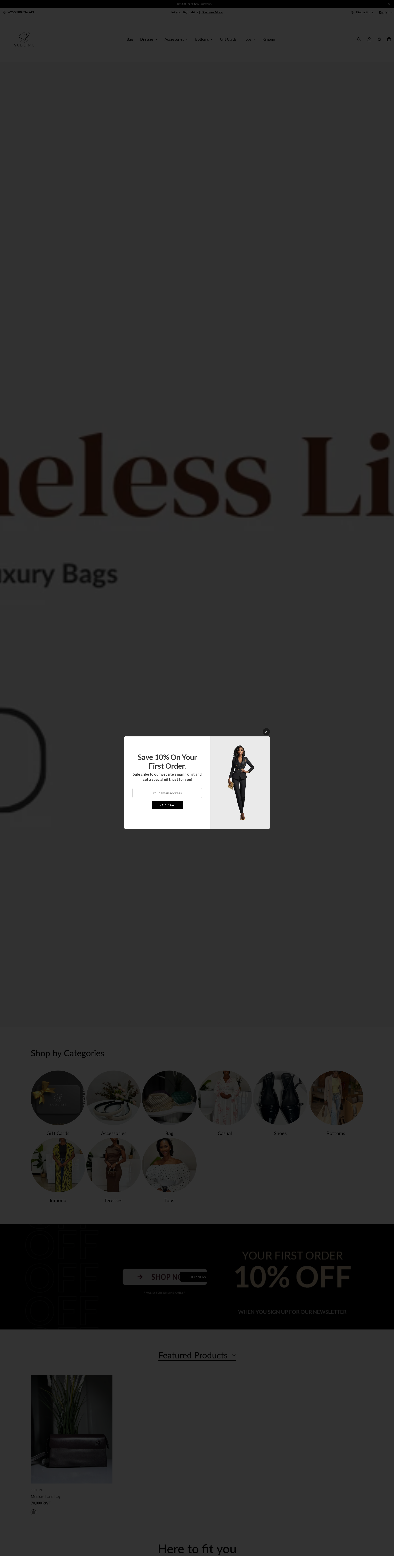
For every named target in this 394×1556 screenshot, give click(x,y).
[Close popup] (266, 731)
